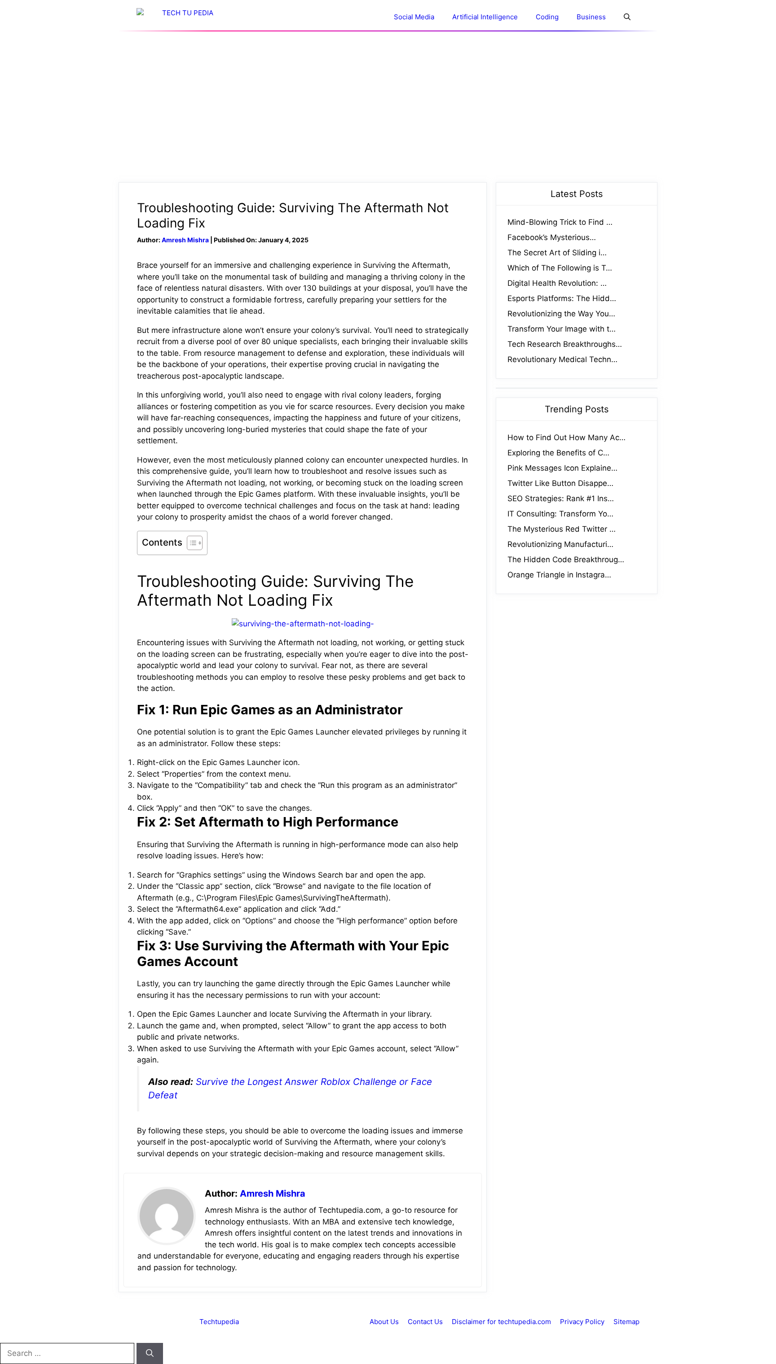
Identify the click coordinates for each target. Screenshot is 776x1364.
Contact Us (425, 1321)
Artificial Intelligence (485, 17)
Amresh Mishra (185, 240)
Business (591, 17)
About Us (384, 1321)
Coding (547, 17)
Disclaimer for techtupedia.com (501, 1321)
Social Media (414, 17)
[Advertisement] (388, 107)
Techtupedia (219, 1321)
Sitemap (626, 1321)
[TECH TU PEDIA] (184, 17)
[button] (627, 17)
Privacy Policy (582, 1321)
